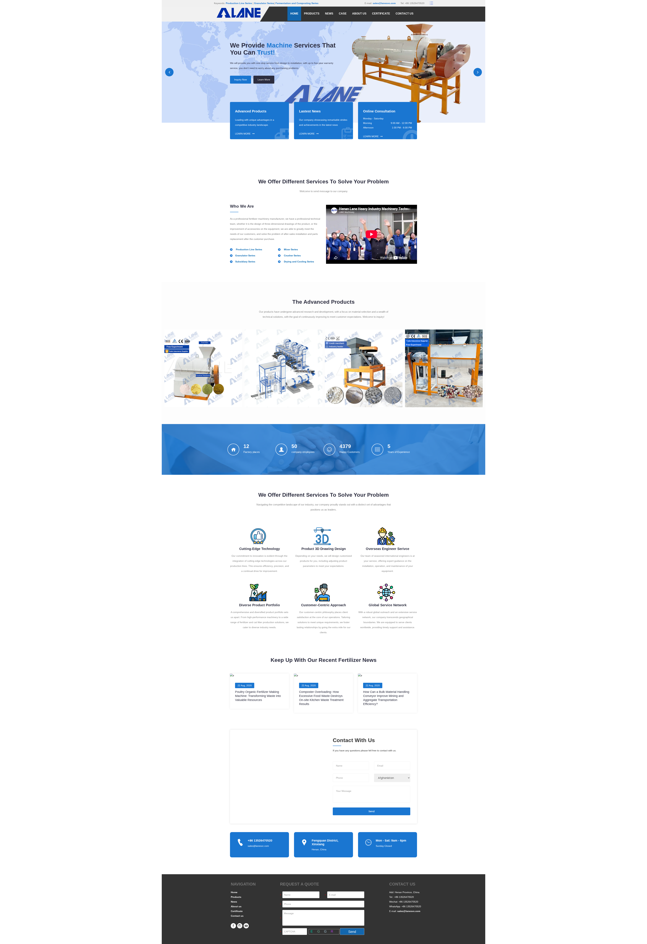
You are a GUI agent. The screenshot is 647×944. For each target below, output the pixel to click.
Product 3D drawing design (323, 549)
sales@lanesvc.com (384, 3)
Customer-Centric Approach (323, 605)
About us (359, 13)
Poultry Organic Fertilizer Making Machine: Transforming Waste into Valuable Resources (258, 696)
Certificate (381, 13)
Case (343, 13)
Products (311, 13)
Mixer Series (290, 249)
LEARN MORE (243, 133)
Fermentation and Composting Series (296, 3)
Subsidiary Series (245, 261)
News (329, 13)
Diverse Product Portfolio (259, 605)
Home (294, 13)
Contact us (404, 13)
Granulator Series (264, 3)
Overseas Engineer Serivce (387, 549)
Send (371, 811)
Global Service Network (388, 605)
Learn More (263, 89)
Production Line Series (239, 3)
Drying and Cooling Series (298, 261)
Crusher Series (292, 255)
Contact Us (240, 89)
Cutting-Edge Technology (259, 549)
